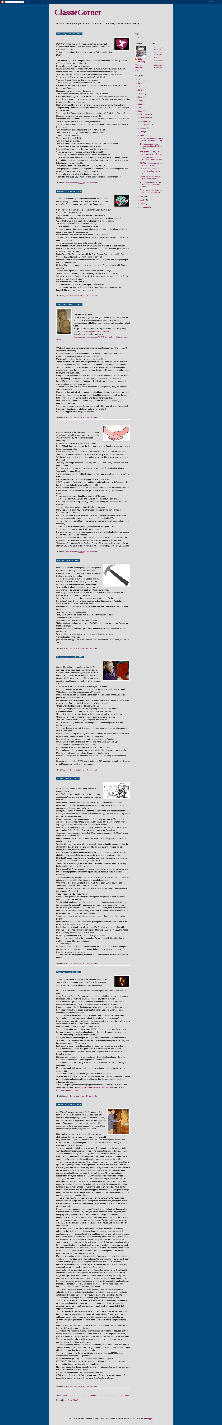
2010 (140, 97)
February (144, 207)
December (144, 114)
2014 (140, 83)
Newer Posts (62, 1396)
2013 (140, 87)
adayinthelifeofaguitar (158, 66)
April (142, 200)
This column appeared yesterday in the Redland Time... (151, 146)
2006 (140, 111)
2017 (140, 79)
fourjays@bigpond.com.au (67, 1090)
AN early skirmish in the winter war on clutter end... (151, 158)
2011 (140, 94)
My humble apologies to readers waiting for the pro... (150, 171)
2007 (140, 108)
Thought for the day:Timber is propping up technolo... (151, 153)
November (144, 118)
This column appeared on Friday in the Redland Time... (150, 184)
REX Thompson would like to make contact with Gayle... (151, 139)
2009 (140, 101)
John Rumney (141, 60)
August (143, 128)
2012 (140, 90)
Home (93, 1396)
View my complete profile (139, 67)
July (142, 132)
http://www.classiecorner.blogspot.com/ (96, 1087)
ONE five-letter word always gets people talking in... (151, 164)
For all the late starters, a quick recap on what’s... (150, 178)
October (143, 121)
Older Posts (124, 1396)
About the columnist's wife (158, 60)
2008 (140, 104)
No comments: (93, 183)
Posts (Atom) (72, 1400)
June (142, 135)
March (143, 204)
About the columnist (158, 54)
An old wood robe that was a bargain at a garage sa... (151, 191)
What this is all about (158, 48)
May (142, 197)
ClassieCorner (78, 12)
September (145, 125)
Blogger (149, 1419)
